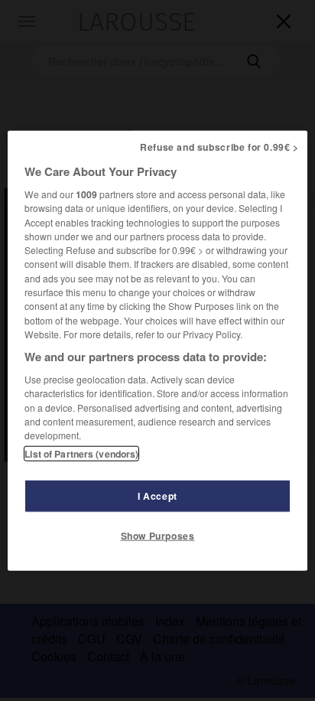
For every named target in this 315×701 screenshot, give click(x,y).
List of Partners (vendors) (81, 453)
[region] (157, 351)
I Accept (157, 495)
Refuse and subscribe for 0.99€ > (219, 147)
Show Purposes (158, 535)
